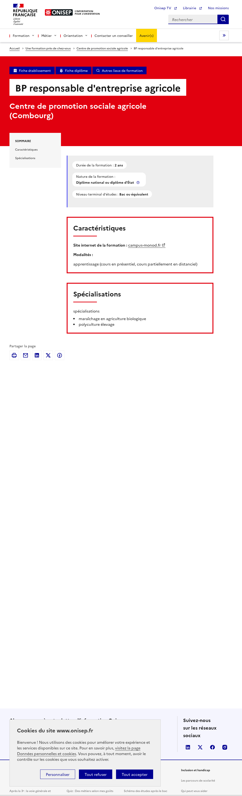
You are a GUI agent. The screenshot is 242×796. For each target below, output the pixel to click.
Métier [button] (46, 35)
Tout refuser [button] (96, 774)
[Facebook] (59, 355)
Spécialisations (25, 158)
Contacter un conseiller (114, 35)
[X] (48, 355)
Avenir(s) (146, 35)
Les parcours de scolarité (198, 780)
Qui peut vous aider (194, 791)
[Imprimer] (14, 355)
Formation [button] (21, 35)
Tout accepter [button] (134, 774)
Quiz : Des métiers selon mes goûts (90, 791)
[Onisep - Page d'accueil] (59, 12)
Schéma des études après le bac (145, 791)
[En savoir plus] (138, 182)
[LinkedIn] (37, 355)
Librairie (190, 7)
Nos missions (218, 7)
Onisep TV (163, 7)
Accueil (14, 48)
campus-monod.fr (144, 245)
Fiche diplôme (76, 70)
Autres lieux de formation (122, 70)
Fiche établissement (35, 70)
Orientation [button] (73, 35)
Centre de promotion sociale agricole (102, 48)
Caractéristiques (26, 149)
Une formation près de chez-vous (48, 48)
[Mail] (25, 355)
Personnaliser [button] (57, 774)
